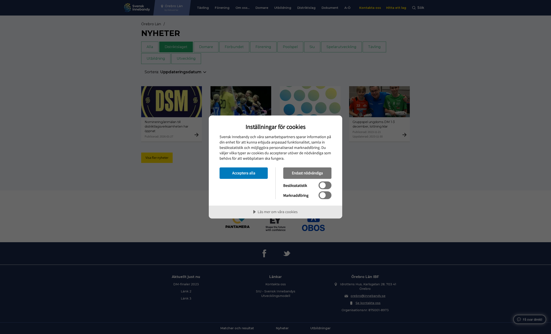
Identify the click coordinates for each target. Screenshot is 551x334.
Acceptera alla (243, 172)
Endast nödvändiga (307, 172)
